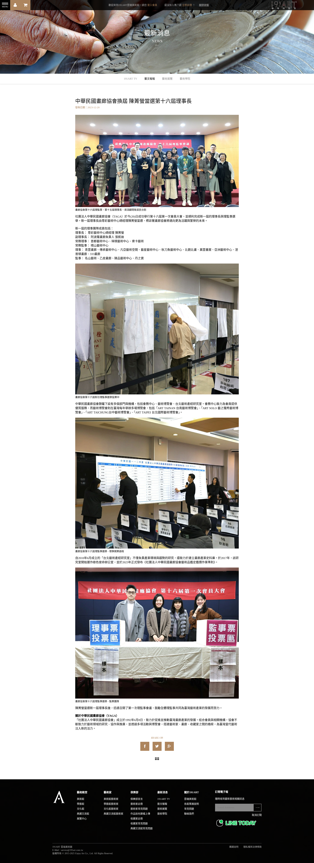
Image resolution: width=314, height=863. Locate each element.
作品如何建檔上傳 (140, 813)
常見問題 (189, 808)
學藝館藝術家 (111, 804)
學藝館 (80, 804)
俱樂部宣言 (137, 799)
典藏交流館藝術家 (113, 813)
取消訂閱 (257, 815)
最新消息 (162, 792)
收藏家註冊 (137, 818)
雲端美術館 (190, 799)
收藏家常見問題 (139, 823)
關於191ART (191, 792)
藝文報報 (149, 78)
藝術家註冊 (137, 804)
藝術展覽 (167, 78)
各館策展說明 (191, 804)
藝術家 (108, 792)
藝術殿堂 (82, 792)
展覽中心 (82, 818)
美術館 (80, 799)
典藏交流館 (83, 813)
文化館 (80, 808)
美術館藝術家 (111, 799)
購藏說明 (233, 847)
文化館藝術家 (111, 808)
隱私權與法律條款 (252, 847)
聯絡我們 (189, 813)
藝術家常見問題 (139, 808)
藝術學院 (185, 78)
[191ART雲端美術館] (283, 5)
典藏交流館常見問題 (142, 828)
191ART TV (130, 78)
